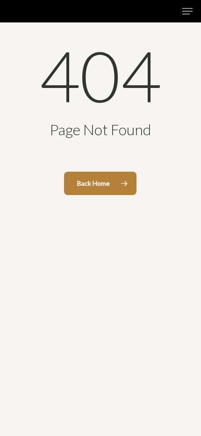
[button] (187, 11)
